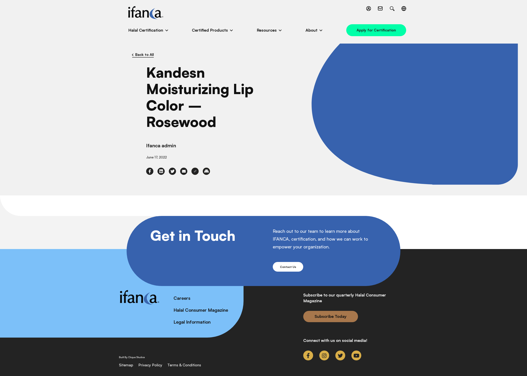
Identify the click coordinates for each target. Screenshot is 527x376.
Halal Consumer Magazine (201, 310)
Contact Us (288, 267)
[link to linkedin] (161, 171)
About (311, 30)
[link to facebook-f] (149, 171)
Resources (267, 30)
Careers (182, 298)
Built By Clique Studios (132, 357)
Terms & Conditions (184, 365)
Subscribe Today (331, 316)
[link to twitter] (172, 171)
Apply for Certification (376, 30)
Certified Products (210, 30)
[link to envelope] (183, 171)
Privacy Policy (150, 365)
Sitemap (126, 365)
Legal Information (192, 322)
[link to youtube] (356, 355)
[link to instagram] (324, 355)
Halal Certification (145, 30)
